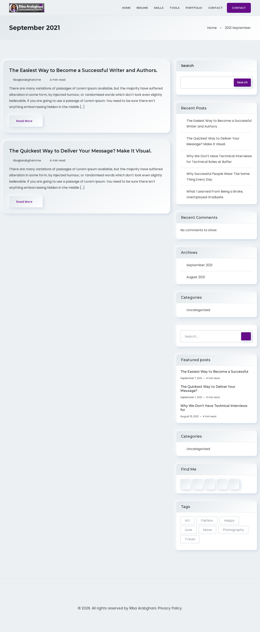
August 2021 (195, 277)
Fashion (207, 520)
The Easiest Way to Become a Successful (214, 372)
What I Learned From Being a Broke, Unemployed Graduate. (214, 194)
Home (126, 7)
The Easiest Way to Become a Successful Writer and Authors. (83, 70)
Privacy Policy (170, 608)
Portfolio (194, 7)
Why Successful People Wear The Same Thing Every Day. (218, 176)
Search (187, 65)
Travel (190, 539)
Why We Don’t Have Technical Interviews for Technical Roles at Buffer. (219, 159)
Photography (233, 529)
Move (207, 529)
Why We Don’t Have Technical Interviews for (213, 408)
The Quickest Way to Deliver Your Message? (207, 389)
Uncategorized (198, 310)
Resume (142, 7)
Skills (159, 7)
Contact (215, 7)
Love (188, 529)
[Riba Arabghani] (26, 7)
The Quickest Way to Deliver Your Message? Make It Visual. (81, 151)
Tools (175, 7)
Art (187, 520)
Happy (229, 520)
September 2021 (199, 265)
